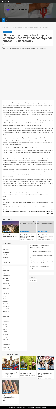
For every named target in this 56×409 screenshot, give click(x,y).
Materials (5, 202)
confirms (6, 206)
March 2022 (5, 334)
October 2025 (6, 270)
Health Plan (5, 255)
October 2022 (6, 316)
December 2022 (6, 311)
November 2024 (6, 275)
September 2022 (6, 319)
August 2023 (6, 293)
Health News (6, 252)
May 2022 (5, 329)
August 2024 (6, 278)
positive (22, 206)
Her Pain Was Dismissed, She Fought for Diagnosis (14, 210)
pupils (30, 206)
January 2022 (6, 339)
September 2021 (6, 349)
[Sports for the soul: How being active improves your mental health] (28, 227)
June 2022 (5, 326)
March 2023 (5, 303)
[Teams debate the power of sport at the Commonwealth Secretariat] (45, 227)
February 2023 (6, 306)
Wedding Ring (33, 280)
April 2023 (5, 301)
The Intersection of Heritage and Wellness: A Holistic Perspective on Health (10, 373)
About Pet (5, 247)
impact (14, 206)
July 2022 (5, 324)
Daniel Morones (7, 44)
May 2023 (5, 298)
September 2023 (6, 291)
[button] (6, 20)
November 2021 (6, 344)
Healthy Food (6, 257)
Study (43, 206)
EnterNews (37, 407)
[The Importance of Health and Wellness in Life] (28, 363)
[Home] (3, 20)
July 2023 (5, 296)
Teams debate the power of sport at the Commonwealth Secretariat (45, 236)
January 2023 (6, 308)
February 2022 (6, 337)
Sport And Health (7, 231)
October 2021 (6, 347)
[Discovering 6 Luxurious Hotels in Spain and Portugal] (10, 227)
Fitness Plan (6, 249)
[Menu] (6, 20)
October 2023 (6, 288)
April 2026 (5, 268)
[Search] (53, 19)
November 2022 (6, 314)
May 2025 (5, 273)
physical (18, 206)
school (33, 206)
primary (26, 206)
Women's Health (6, 262)
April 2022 (5, 331)
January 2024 (6, 280)
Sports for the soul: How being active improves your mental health (27, 236)
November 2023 (6, 285)
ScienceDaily (38, 206)
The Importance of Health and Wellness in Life (40, 251)
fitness (10, 206)
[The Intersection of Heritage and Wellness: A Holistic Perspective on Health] (10, 363)
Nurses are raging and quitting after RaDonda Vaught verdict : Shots (41, 211)
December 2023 (6, 283)
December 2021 (6, 342)
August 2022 (6, 321)
